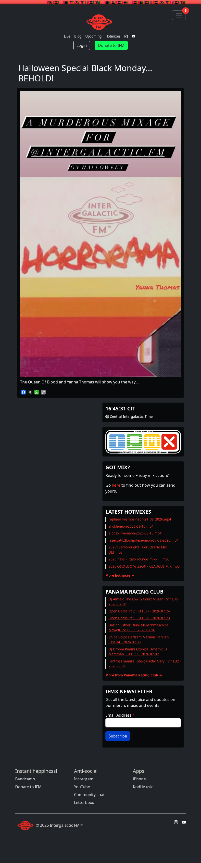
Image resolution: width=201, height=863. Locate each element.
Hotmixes (113, 36)
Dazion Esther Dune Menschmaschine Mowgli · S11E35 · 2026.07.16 (139, 627)
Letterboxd (84, 802)
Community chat (89, 794)
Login (81, 45)
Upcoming (93, 36)
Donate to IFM (111, 45)
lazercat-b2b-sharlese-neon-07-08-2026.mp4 (143, 540)
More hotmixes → (120, 575)
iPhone (139, 779)
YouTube (82, 786)
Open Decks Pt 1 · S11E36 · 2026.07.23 (139, 618)
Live (67, 36)
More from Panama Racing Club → (133, 675)
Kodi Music (143, 786)
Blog (77, 36)
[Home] (100, 22)
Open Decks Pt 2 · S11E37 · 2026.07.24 (139, 611)
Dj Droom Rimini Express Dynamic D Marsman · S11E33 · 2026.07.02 (138, 651)
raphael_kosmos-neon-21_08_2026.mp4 (140, 519)
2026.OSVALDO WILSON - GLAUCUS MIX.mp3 (144, 566)
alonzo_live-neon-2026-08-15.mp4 (135, 533)
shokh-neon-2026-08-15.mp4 (131, 526)
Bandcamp (25, 779)
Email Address (118, 715)
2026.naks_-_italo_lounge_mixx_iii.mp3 (139, 559)
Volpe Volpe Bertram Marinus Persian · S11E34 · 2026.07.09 (140, 639)
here (116, 485)
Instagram (83, 779)
